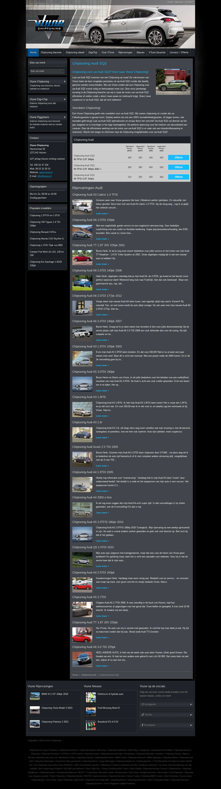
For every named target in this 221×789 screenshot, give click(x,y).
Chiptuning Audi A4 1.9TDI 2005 (92, 472)
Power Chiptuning (57, 776)
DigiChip (93, 52)
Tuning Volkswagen (107, 761)
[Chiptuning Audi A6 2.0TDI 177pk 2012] (82, 307)
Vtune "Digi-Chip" (93, 769)
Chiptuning (35, 754)
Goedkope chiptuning (148, 765)
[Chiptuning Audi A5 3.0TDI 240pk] (82, 383)
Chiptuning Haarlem (182, 750)
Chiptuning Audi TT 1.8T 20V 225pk (95, 622)
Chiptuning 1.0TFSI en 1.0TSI (45, 215)
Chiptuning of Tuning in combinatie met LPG (119, 765)
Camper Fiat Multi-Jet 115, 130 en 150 (47, 253)
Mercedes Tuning (106, 772)
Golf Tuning (133, 772)
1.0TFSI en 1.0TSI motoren (72, 754)
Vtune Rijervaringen (40, 686)
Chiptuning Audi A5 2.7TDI (89, 597)
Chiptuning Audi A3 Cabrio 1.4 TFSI (95, 194)
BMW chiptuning (154, 757)
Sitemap (179, 2)
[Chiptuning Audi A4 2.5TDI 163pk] (82, 584)
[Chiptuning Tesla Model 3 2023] (35, 710)
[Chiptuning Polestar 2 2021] (35, 723)
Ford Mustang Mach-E (109, 708)
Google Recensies (148, 772)
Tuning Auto (144, 750)
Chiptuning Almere (118, 780)
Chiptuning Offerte (170, 757)
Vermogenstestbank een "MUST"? (71, 772)
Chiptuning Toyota (173, 754)
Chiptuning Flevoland (50, 754)
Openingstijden (38, 186)
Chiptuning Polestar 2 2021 (55, 721)
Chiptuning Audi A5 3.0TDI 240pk (93, 371)
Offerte (179, 157)
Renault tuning (121, 772)
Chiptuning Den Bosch (68, 750)
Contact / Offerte (179, 52)
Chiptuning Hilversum (137, 757)
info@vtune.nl (44, 176)
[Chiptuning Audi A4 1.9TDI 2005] (82, 484)
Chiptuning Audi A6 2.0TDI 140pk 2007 (97, 321)
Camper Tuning (132, 776)
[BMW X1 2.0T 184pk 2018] (35, 696)
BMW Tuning (120, 757)
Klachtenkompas (92, 754)
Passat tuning (185, 776)
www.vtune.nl (45, 172)
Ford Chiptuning (175, 772)
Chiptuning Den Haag (38, 750)
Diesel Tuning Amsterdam (158, 780)
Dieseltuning (129, 754)
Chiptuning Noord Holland (161, 750)
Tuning (104, 769)
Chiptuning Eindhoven (126, 761)
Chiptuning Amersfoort (136, 780)
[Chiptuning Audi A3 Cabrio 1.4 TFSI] (82, 206)
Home (170, 2)
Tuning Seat (92, 772)
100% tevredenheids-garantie (86, 765)
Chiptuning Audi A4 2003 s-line (92, 497)
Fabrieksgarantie (143, 761)
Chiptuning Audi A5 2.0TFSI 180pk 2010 (97, 522)
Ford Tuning (51, 780)
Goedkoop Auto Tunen (118, 769)
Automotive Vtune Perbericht (61, 765)
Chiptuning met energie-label (97, 780)
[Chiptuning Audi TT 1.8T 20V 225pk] (82, 634)
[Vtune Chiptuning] (48, 25)
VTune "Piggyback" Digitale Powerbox (119, 783)
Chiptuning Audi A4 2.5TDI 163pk (93, 572)
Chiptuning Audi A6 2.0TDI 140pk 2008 (97, 270)
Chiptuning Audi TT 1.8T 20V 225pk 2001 (98, 245)
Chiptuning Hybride (74, 776)
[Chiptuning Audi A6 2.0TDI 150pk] (82, 231)
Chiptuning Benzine (117, 776)
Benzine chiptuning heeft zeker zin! (42, 757)
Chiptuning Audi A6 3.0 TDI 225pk (94, 647)
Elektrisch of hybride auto (110, 694)
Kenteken (160, 754)
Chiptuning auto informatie (111, 754)
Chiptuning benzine (51, 52)
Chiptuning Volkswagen (44, 761)
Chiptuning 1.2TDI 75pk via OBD (46, 245)
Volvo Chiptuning (171, 776)
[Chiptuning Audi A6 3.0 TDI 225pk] (82, 658)
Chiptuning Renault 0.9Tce (43, 232)
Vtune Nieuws (93, 686)
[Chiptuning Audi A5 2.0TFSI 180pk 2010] (82, 533)
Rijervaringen (125, 52)
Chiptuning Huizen (47, 772)
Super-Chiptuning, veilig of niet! (71, 780)
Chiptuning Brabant (87, 750)
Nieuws (141, 52)
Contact (189, 2)
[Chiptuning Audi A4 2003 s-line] (82, 509)
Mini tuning (101, 750)
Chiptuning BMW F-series (151, 776)
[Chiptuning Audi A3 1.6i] (82, 434)
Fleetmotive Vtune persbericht (68, 761)
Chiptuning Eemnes (94, 783)
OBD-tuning (133, 750)
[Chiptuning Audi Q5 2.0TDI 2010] (82, 559)
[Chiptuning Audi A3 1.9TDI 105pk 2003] (82, 358)
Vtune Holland (135, 769)
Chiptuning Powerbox (180, 780)
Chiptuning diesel (75, 52)
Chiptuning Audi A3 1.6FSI (89, 397)
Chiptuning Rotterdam (145, 754)
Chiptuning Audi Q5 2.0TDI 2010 (93, 547)
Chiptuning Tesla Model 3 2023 (57, 708)
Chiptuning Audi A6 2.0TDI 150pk (93, 220)
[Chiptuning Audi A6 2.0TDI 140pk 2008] (82, 282)
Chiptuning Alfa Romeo (104, 757)
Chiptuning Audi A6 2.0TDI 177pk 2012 (97, 295)
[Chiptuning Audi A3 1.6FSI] (82, 408)
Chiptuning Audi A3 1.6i (87, 422)
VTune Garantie (157, 52)
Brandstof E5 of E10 (108, 721)
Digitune (185, 754)
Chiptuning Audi (88, 675)
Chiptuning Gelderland (117, 750)
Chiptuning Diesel (89, 761)
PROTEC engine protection (95, 776)
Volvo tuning (162, 772)
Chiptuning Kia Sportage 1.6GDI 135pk (46, 264)
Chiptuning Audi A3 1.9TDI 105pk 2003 (97, 346)
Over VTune (108, 52)
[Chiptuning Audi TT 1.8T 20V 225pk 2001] (82, 257)
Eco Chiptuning (41, 765)
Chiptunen (53, 750)
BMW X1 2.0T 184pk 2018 (55, 694)
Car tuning (162, 765)
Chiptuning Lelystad (85, 757)
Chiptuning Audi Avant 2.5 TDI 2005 (95, 447)
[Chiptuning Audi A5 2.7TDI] (82, 608)
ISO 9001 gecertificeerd (74, 769)
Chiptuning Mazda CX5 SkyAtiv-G (47, 238)
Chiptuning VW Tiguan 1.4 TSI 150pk (45, 224)
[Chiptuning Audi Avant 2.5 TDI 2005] (82, 458)
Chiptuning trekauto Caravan (155, 769)
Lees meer (101, 213)
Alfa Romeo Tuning (67, 757)
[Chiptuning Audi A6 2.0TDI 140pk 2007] (82, 332)
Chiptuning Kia (175, 769)
